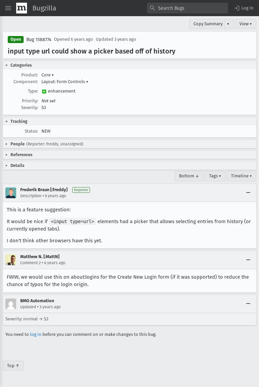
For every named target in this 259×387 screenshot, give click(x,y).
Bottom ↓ (189, 175)
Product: (29, 74)
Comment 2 (30, 262)
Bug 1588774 (38, 39)
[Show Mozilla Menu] (21, 8)
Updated (28, 307)
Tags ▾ (215, 175)
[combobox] (187, 8)
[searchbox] (187, 8)
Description (30, 196)
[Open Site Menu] (8, 8)
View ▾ (245, 23)
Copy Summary (208, 23)
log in (35, 334)
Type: (33, 91)
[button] (243, 8)
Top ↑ (13, 365)
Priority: (30, 100)
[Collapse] (248, 192)
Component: (25, 81)
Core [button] (47, 74)
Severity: (29, 107)
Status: (31, 131)
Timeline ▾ (241, 175)
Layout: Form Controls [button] (64, 81)
